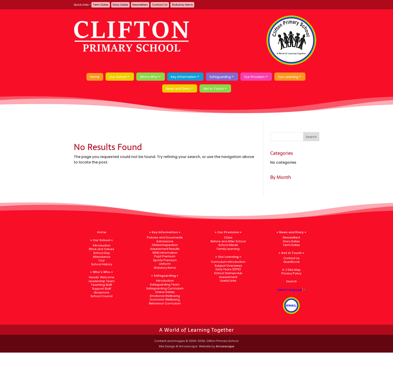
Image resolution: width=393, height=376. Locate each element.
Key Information (183, 77)
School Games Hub (228, 273)
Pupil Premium (164, 256)
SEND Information (164, 253)
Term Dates (100, 5)
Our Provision (254, 77)
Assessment (228, 277)
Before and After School (228, 241)
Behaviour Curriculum (165, 303)
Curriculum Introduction (228, 262)
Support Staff (101, 289)
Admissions (164, 241)
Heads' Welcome (101, 277)
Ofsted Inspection (165, 245)
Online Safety (165, 292)
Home (95, 77)
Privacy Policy (291, 273)
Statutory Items (182, 5)
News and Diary (178, 88)
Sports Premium (165, 260)
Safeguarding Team (165, 284)
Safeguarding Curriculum (165, 288)
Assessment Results (164, 249)
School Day (101, 253)
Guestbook (291, 262)
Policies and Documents (165, 237)
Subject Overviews (228, 266)
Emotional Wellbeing (165, 296)
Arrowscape (225, 346)
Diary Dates (120, 5)
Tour (101, 260)
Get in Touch (213, 88)
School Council (102, 296)
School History (101, 264)
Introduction (102, 245)
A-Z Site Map (291, 270)
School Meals (228, 245)
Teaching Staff (101, 285)
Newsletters (140, 5)
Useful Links (228, 281)
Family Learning (228, 249)
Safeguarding (220, 77)
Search (291, 281)
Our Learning (288, 77)
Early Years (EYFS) (228, 269)
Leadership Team (102, 281)
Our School (118, 77)
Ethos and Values (101, 249)
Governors (101, 292)
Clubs (228, 237)
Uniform (165, 264)
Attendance (101, 257)
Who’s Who (149, 77)
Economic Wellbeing (165, 299)
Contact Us (160, 5)
